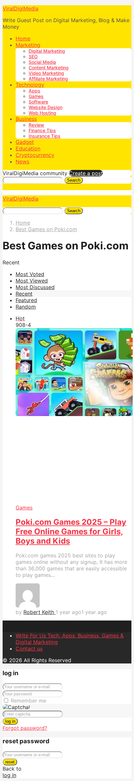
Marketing (28, 45)
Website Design (45, 107)
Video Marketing (46, 73)
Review (36, 125)
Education (28, 148)
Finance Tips (42, 130)
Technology (30, 84)
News (22, 161)
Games (36, 96)
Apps (34, 90)
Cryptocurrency (35, 155)
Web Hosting (42, 113)
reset (10, 762)
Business (26, 119)
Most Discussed (35, 287)
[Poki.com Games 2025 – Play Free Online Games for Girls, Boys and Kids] (73, 416)
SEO (33, 56)
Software (38, 102)
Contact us (29, 648)
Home (23, 38)
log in (10, 721)
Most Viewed (32, 280)
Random (26, 306)
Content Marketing (49, 67)
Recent (24, 293)
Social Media (42, 62)
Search (73, 180)
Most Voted (30, 274)
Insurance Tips (44, 136)
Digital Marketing (47, 51)
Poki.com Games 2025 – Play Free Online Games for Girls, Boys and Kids (71, 531)
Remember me (28, 700)
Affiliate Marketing (48, 78)
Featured (26, 300)
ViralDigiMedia (20, 8)
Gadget (25, 142)
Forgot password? (25, 728)
